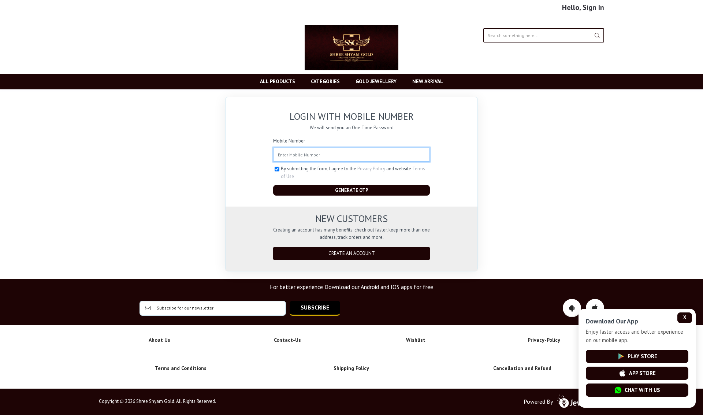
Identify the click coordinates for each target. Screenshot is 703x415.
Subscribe (315, 307)
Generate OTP (351, 190)
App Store (642, 373)
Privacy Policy (371, 169)
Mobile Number (289, 141)
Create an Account (351, 253)
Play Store (642, 356)
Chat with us (642, 389)
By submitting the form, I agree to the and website (353, 172)
